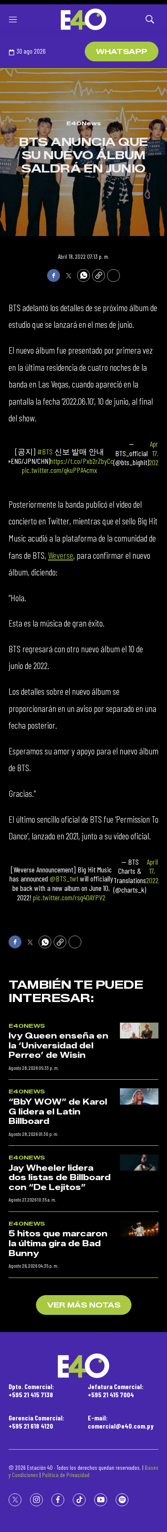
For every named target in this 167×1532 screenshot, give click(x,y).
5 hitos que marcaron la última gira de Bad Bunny (58, 1243)
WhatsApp (121, 52)
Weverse (60, 554)
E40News (83, 123)
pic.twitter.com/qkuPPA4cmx (59, 470)
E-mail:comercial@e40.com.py (121, 1422)
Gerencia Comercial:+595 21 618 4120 (36, 1422)
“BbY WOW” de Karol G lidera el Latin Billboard (58, 1111)
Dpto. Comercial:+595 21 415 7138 (31, 1390)
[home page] (83, 19)
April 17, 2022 (155, 453)
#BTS (45, 451)
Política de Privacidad (65, 1474)
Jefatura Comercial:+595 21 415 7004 (115, 1390)
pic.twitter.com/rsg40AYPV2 (69, 897)
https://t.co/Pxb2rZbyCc (81, 461)
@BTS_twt (64, 878)
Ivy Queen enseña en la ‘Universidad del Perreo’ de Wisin (58, 1045)
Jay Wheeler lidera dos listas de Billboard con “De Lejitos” (59, 1177)
